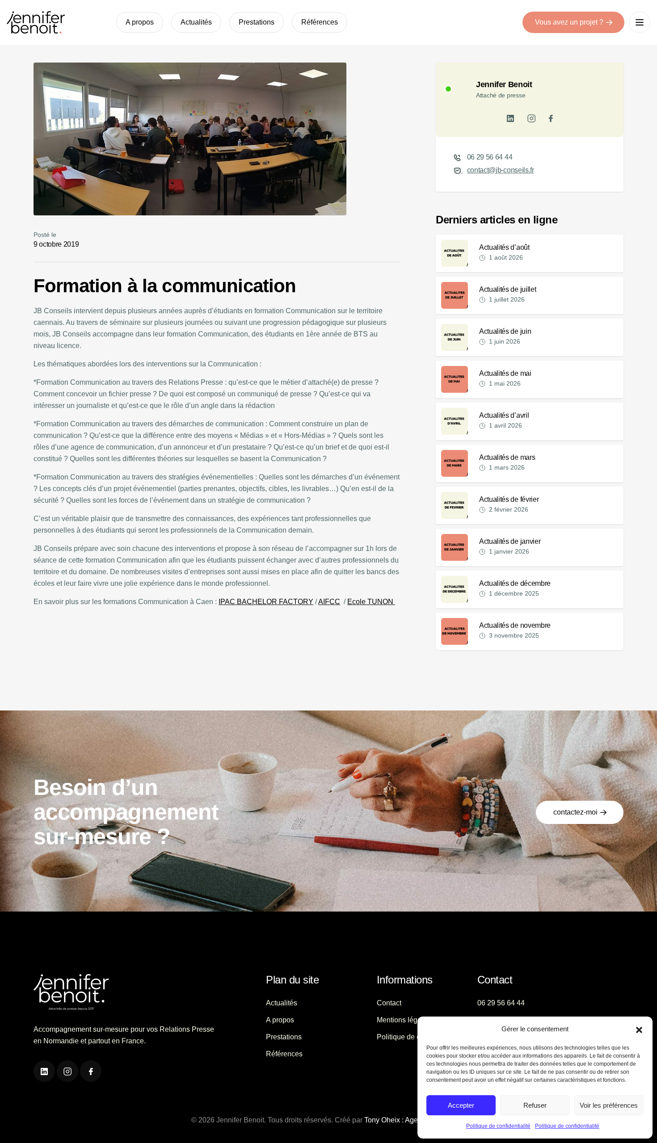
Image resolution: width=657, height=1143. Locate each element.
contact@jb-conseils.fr (500, 170)
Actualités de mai (505, 373)
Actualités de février (509, 499)
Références (319, 22)
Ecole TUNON (371, 601)
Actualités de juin (505, 331)
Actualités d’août (504, 247)
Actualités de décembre (515, 583)
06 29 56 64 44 (490, 157)
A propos (140, 22)
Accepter (461, 1105)
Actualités (196, 22)
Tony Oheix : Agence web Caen (414, 1120)
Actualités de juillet (507, 289)
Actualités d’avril (504, 415)
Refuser (535, 1105)
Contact (389, 1003)
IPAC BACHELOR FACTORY (266, 601)
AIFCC (329, 601)
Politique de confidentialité (498, 1126)
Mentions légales (404, 1020)
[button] (639, 1029)
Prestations (256, 22)
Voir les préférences (609, 1105)
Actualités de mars (507, 457)
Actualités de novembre (515, 625)
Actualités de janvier (509, 541)
